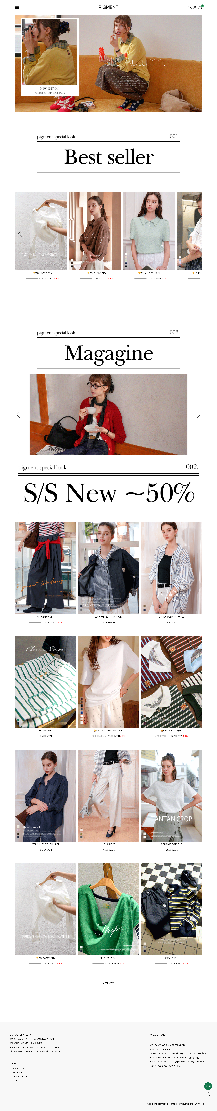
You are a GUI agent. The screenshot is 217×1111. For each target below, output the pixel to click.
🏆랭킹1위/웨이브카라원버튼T (150, 273)
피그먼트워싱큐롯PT (45, 616)
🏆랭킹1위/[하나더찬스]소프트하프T (108, 730)
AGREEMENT (19, 1072)
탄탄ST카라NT (171, 958)
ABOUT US (18, 1068)
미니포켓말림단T (45, 730)
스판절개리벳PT (108, 844)
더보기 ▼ (108, 983)
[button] (20, 234)
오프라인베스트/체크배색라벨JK (108, 616)
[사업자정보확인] (193, 1057)
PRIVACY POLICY (21, 1076)
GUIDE (16, 1080)
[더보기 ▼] (108, 983)
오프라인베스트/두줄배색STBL (171, 617)
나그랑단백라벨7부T (108, 958)
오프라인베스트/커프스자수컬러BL (45, 844)
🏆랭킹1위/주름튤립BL (96, 273)
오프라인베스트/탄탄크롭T (171, 844)
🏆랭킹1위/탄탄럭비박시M (171, 730)
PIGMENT (108, 7)
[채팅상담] (208, 1086)
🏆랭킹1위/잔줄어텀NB (42, 273)
